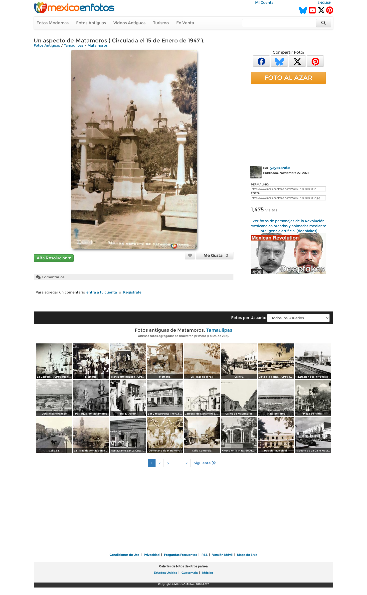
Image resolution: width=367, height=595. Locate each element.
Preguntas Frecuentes (180, 555)
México (207, 573)
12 (185, 463)
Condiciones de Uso (124, 555)
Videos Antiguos (129, 22)
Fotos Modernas (52, 22)
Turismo (161, 22)
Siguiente (203, 463)
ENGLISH (324, 2)
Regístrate (132, 292)
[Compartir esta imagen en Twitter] (297, 60)
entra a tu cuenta (101, 292)
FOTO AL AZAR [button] (288, 77)
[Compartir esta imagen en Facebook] (261, 60)
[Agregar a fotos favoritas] (190, 255)
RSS (204, 555)
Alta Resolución (52, 258)
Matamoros (97, 45)
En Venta (185, 22)
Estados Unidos (165, 573)
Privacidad (152, 555)
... (176, 463)
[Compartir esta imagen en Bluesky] (279, 60)
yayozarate (280, 167)
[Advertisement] (288, 124)
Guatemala (190, 573)
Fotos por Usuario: (248, 317)
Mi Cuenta (264, 2)
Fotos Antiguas (91, 22)
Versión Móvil (222, 555)
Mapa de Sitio (247, 555)
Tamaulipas (73, 45)
